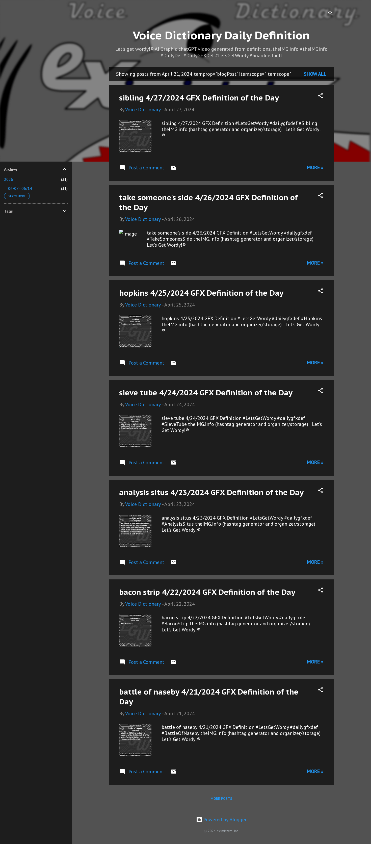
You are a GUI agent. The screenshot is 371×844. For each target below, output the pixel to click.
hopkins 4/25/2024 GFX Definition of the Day (201, 293)
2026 (8, 179)
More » (315, 167)
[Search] (331, 13)
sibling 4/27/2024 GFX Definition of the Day (199, 98)
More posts (221, 798)
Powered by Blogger (224, 819)
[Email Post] (174, 169)
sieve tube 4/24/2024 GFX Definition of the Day (206, 392)
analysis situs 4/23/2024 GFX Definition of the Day (211, 492)
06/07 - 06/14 (20, 188)
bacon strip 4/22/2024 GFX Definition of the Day (207, 592)
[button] (320, 96)
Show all (315, 74)
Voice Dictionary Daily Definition (221, 35)
